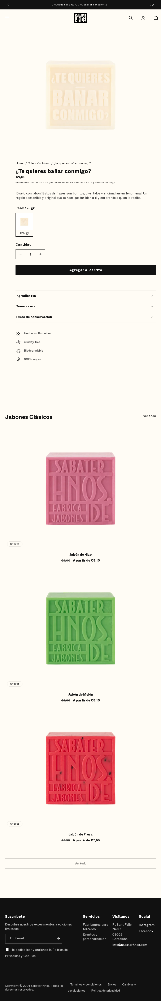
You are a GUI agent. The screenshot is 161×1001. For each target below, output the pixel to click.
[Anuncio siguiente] (150, 4)
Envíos (112, 984)
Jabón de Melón (80, 694)
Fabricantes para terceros (95, 926)
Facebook (146, 931)
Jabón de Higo (80, 555)
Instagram (146, 925)
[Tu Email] (58, 938)
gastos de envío (59, 182)
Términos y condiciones (86, 984)
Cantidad (23, 244)
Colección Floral (38, 163)
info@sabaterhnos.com (129, 944)
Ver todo (149, 416)
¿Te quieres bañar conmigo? (72, 163)
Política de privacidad (105, 990)
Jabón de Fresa (80, 834)
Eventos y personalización (94, 936)
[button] (5, 18)
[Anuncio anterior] (8, 4)
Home (19, 163)
